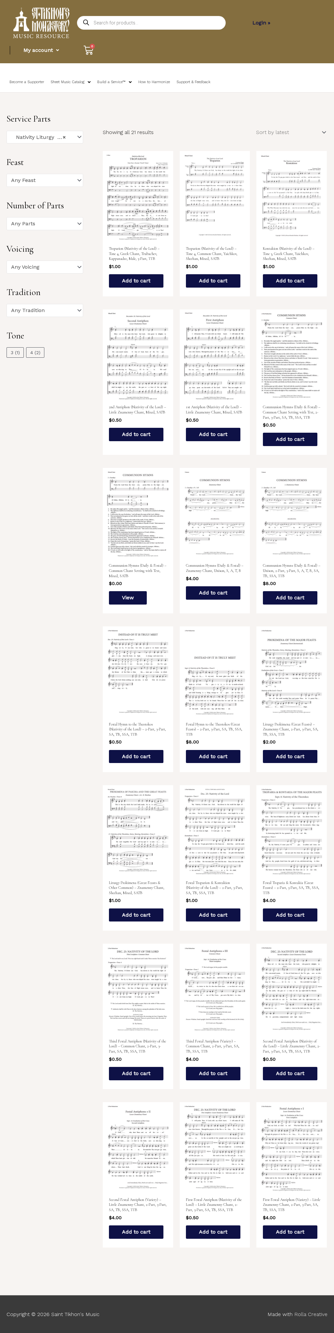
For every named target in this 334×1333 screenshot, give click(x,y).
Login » (261, 23)
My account (38, 50)
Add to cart (136, 280)
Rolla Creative (310, 1314)
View (128, 597)
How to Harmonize (154, 82)
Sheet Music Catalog (67, 82)
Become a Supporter (26, 82)
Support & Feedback (193, 82)
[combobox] (45, 137)
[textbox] (41, 180)
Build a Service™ (111, 82)
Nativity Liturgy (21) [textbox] (38, 137)
